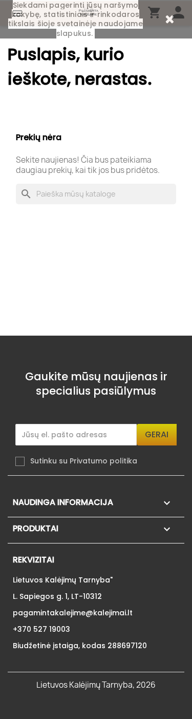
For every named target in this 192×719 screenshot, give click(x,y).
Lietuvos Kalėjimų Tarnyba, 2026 (96, 684)
